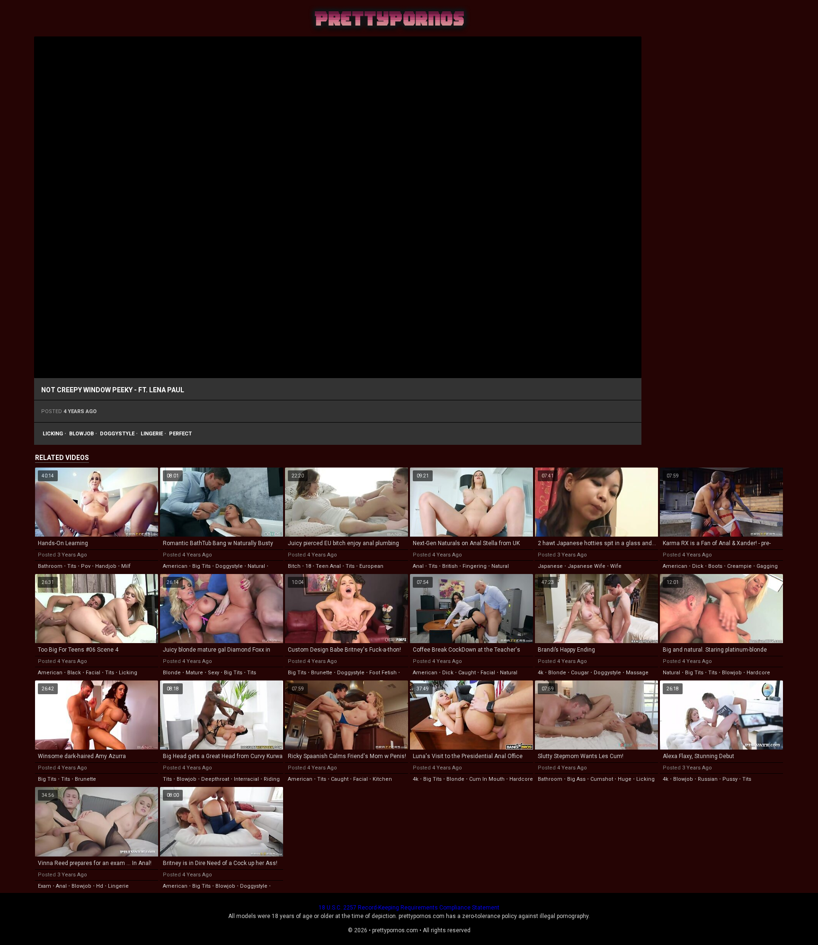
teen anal (328, 566)
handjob (105, 566)
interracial (246, 779)
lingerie (152, 434)
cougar (580, 673)
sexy (213, 673)
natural (256, 566)
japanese (550, 566)
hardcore (758, 673)
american (175, 566)
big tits (201, 566)
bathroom (50, 566)
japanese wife (586, 566)
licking (53, 434)
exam (44, 886)
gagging (767, 566)
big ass (576, 779)
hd (99, 886)
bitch (294, 566)
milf (126, 566)
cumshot (601, 779)
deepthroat (215, 779)
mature (194, 673)
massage (637, 673)
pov (85, 566)
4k (540, 673)
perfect (180, 434)
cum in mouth (487, 779)
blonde (172, 673)
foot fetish (383, 673)
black (74, 673)
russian (708, 779)
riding (272, 779)
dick (697, 566)
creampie (739, 566)
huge (624, 779)
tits (71, 566)
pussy (730, 779)
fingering (474, 566)
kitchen (382, 779)
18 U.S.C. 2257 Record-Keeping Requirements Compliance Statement (409, 907)
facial (93, 673)
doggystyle (117, 434)
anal (418, 566)
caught (467, 673)
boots (715, 566)
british (450, 566)
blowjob (81, 434)
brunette (321, 673)
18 (308, 566)
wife (616, 566)
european (371, 566)
